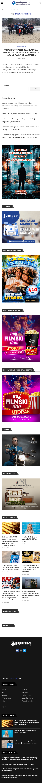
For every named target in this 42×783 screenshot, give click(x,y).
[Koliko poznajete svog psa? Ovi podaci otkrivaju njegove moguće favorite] (11, 557)
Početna (4, 10)
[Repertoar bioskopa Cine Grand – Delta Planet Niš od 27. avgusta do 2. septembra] (31, 557)
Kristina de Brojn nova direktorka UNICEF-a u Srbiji (19, 114)
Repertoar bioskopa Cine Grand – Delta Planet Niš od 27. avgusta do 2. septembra (30, 568)
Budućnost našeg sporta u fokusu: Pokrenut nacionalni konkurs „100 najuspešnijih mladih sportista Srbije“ (11, 595)
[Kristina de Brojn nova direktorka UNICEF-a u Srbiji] (31, 528)
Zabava (4, 701)
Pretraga (5, 85)
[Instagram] (21, 650)
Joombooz (13, 678)
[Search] (40, 3)
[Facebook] (17, 650)
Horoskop (5, 704)
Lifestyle (4, 695)
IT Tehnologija (6, 698)
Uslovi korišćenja (27, 698)
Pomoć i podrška (27, 701)
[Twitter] (24, 650)
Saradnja (25, 692)
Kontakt (24, 689)
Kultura (4, 689)
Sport (3, 692)
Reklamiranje (26, 695)
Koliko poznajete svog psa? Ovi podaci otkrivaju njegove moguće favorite (10, 567)
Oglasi (4, 707)
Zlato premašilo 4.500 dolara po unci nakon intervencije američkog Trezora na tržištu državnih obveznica (19, 105)
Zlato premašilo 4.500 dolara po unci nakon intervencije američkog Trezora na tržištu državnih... (26, 722)
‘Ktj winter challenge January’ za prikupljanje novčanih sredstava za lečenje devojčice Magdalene (21, 52)
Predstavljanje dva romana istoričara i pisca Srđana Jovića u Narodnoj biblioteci (31, 594)
